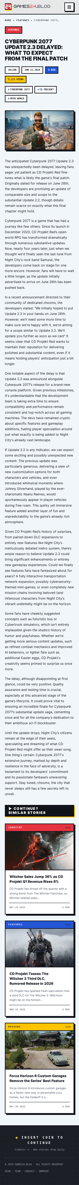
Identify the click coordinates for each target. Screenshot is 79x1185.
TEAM (17, 1171)
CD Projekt (45, 89)
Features (23, 20)
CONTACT (30, 1171)
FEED (8, 1171)
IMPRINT (44, 1171)
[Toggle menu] (69, 6)
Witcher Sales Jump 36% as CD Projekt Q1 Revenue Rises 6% (36, 879)
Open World (16, 98)
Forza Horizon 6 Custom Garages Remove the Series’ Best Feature (38, 1078)
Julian (12, 69)
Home (8, 20)
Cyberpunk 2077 (19, 89)
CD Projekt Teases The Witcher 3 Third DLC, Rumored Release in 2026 (31, 979)
